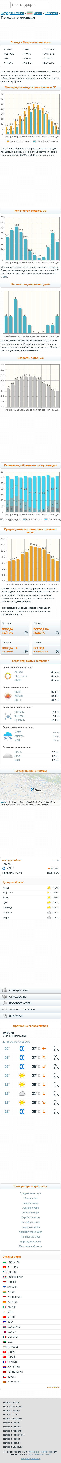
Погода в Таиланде (12, 1406)
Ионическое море (30, 1236)
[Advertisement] (31, 38)
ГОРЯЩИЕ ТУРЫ (18, 990)
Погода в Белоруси (12, 1447)
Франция (12, 1362)
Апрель (19, 736)
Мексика (13, 1337)
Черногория (15, 1372)
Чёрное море (30, 1198)
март (7, 58)
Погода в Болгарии (12, 1419)
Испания (12, 1302)
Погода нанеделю (41, 631)
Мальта (12, 1332)
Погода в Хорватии (12, 1431)
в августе (54, 267)
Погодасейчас (7, 631)
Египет (11, 1282)
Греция (11, 1272)
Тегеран (51, 13)
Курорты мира (12, 13)
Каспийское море (30, 1222)
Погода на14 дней (10, 650)
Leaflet (3, 801)
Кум (5, 902)
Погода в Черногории (13, 1435)
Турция (11, 1357)
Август (19, 672)
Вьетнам (12, 1267)
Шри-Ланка (14, 1382)
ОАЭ (10, 1342)
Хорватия (14, 1367)
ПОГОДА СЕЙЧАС (12, 860)
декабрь (49, 63)
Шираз (6, 917)
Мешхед (7, 907)
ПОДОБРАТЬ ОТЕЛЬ (20, 1003)
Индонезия (14, 1297)
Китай (11, 1317)
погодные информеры (41, 1451)
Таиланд (12, 1347)
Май (17, 740)
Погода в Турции (11, 1410)
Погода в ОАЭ (10, 1415)
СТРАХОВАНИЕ (17, 997)
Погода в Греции (11, 1423)
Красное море (30, 1203)
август (28, 63)
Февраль (20, 716)
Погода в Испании (12, 1427)
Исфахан (8, 892)
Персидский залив (30, 1241)
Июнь (18, 700)
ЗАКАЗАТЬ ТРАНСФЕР (22, 1009)
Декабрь (20, 720)
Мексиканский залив (30, 1246)
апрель (8, 63)
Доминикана (15, 1277)
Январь (19, 712)
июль (27, 58)
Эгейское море (30, 1212)
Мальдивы (13, 1327)
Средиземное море (30, 1193)
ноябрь (48, 58)
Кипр (10, 1312)
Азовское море (30, 1207)
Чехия (11, 1377)
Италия (11, 1307)
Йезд (5, 897)
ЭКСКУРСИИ (16, 1016)
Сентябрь (21, 676)
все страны (53, 1387)
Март (18, 732)
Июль (18, 680)
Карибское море (30, 1217)
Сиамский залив (30, 1227)
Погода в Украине (11, 1443)
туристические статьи (39, 1454)
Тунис (11, 1352)
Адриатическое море (30, 1231)
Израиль (12, 1287)
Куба (10, 1322)
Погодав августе (40, 650)
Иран (38, 13)
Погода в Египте (11, 1402)
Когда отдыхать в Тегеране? (30, 661)
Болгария (14, 1262)
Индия (11, 1292)
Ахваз (6, 887)
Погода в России (11, 1439)
